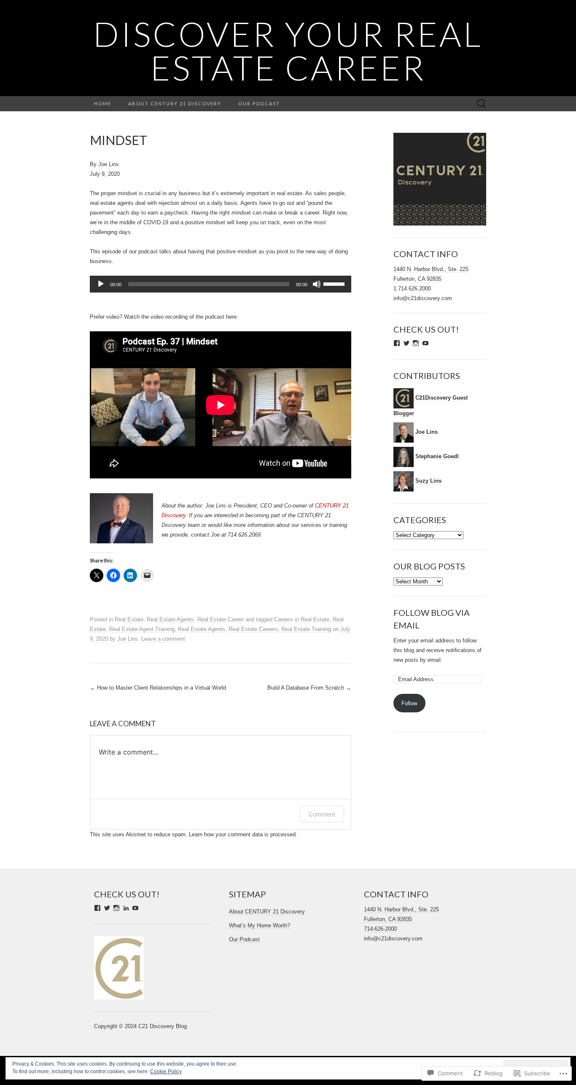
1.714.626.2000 (412, 288)
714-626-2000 (380, 929)
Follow (409, 703)
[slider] (335, 283)
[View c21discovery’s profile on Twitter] (406, 343)
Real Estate (129, 619)
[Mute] (316, 284)
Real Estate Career (220, 619)
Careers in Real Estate (301, 619)
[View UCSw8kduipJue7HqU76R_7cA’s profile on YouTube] (425, 343)
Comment (322, 814)
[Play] (101, 284)
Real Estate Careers (253, 629)
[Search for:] (481, 104)
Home (102, 103)
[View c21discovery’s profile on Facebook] (396, 343)
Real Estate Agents (170, 619)
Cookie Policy (166, 1071)
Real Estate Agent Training (142, 629)
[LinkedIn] (126, 908)
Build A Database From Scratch (309, 688)
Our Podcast (259, 103)
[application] (220, 284)
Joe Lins (127, 639)
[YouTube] (135, 908)
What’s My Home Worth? (259, 925)
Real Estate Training (306, 629)
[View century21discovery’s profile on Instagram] (415, 343)
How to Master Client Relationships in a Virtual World (158, 688)
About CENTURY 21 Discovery (174, 103)
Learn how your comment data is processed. (243, 834)
